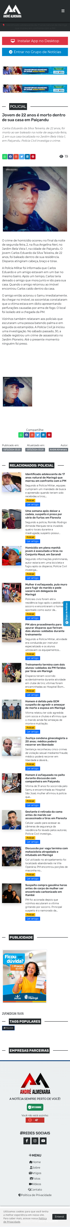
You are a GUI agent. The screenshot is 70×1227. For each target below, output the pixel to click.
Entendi (59, 1216)
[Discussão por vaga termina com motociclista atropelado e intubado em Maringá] (11, 856)
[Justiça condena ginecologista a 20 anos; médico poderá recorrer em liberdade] (11, 746)
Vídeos (36, 1184)
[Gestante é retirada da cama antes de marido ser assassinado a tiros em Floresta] (11, 819)
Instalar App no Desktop (38, 41)
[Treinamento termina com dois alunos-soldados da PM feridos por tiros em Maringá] (11, 672)
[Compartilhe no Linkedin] (27, 156)
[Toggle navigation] (63, 11)
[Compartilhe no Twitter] (21, 156)
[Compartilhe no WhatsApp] (4, 156)
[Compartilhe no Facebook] (10, 156)
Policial (30, 500)
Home (36, 1162)
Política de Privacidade (36, 1195)
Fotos (36, 1178)
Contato (36, 1189)
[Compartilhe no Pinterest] (33, 156)
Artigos (36, 1173)
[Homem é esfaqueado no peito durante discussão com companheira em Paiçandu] (11, 782)
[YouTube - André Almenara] (43, 1140)
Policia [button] (9, 1028)
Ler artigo (33, 504)
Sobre (36, 1167)
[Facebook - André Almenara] (26, 1140)
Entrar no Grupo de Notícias (37, 52)
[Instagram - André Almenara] (35, 1140)
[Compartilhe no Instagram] (16, 156)
